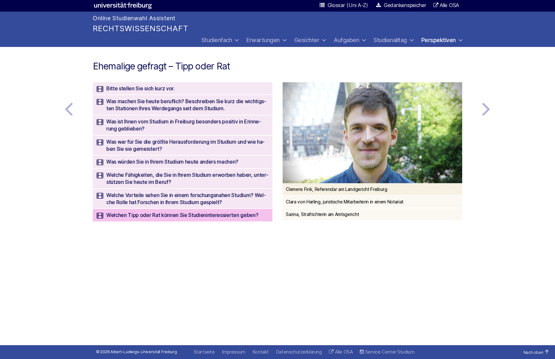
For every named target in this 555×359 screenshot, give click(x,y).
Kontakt (260, 352)
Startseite (204, 352)
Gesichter (307, 40)
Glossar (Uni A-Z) (347, 5)
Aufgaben (346, 40)
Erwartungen (263, 40)
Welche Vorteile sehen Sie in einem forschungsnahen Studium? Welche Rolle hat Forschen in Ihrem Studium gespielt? (186, 198)
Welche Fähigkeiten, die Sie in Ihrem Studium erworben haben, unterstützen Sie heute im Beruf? (187, 178)
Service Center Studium (389, 352)
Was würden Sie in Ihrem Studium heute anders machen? (172, 161)
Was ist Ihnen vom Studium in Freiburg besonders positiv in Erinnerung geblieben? (183, 125)
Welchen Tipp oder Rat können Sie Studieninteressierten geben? (182, 215)
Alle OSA (449, 5)
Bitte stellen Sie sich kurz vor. (140, 88)
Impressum (233, 352)
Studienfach (216, 40)
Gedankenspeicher (404, 5)
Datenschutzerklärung (299, 352)
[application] (372, 132)
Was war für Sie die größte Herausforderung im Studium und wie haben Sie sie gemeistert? (185, 145)
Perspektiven (438, 40)
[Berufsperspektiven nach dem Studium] (69, 108)
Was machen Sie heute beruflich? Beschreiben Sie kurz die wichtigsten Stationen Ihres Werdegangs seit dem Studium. (186, 105)
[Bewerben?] (486, 108)
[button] (372, 132)
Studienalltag (390, 40)
